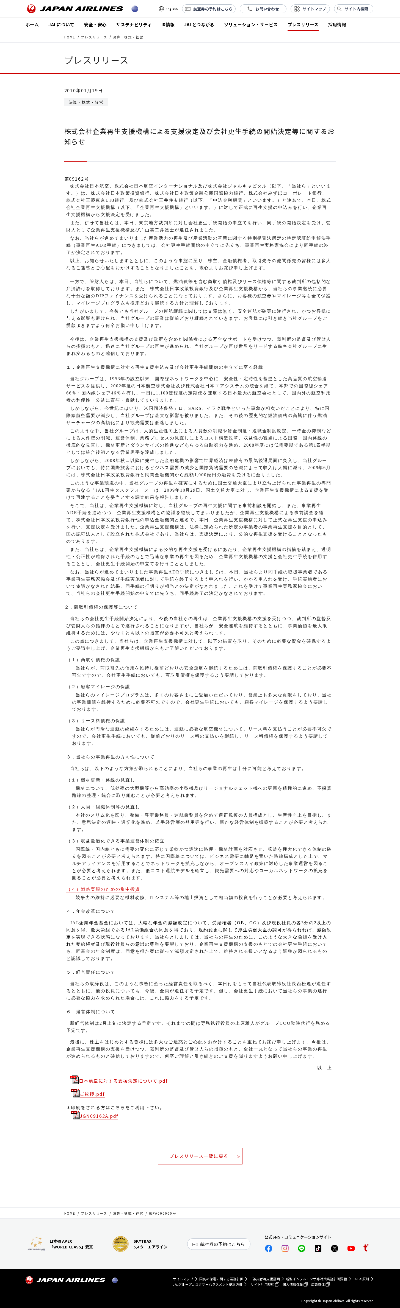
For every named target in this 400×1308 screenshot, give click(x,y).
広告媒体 (318, 1284)
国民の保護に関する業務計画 (221, 1278)
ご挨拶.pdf (92, 1094)
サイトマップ (183, 1278)
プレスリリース (303, 24)
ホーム (32, 24)
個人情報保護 (293, 1284)
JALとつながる (199, 24)
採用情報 (337, 24)
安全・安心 (95, 24)
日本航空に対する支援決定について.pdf (123, 1080)
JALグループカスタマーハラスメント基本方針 (207, 1284)
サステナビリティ (134, 24)
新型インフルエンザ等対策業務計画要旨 (316, 1278)
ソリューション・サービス (251, 24)
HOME (70, 37)
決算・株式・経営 (128, 1213)
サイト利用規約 (262, 1284)
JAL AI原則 (361, 1278)
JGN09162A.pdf (99, 1116)
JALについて (61, 24)
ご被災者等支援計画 (264, 1278)
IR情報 (168, 24)
